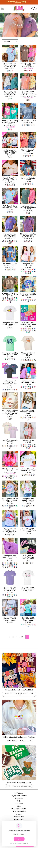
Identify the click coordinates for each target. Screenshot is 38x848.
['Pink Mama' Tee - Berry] (32, 446)
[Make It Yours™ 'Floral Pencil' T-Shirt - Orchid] (33, 474)
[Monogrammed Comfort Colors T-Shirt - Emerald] (12, 563)
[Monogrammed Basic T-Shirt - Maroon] (28, 271)
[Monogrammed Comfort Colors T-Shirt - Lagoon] (12, 566)
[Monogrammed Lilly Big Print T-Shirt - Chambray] (28, 299)
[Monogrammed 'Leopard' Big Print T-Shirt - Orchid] (28, 417)
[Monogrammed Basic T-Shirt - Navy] (35, 271)
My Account (19, 793)
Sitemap (19, 814)
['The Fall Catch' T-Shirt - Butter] (32, 156)
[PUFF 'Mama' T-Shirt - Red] (7, 300)
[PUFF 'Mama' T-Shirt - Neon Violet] (10, 302)
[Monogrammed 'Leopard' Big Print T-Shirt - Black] (30, 417)
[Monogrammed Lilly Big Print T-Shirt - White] (35, 299)
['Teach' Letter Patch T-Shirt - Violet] (10, 446)
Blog (19, 806)
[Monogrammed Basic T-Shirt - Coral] (30, 271)
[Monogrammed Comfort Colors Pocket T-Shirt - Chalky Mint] (7, 596)
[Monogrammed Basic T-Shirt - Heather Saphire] (32, 271)
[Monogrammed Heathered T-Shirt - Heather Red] (30, 388)
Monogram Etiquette (19, 809)
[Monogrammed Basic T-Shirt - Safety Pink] (26, 271)
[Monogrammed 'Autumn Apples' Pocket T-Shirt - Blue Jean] (10, 70)
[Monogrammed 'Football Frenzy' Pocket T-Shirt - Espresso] (5, 241)
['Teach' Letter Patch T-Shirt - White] (10, 448)
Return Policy (19, 817)
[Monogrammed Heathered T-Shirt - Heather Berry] (35, 386)
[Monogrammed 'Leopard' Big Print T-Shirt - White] (28, 419)
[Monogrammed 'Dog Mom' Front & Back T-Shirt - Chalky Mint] (21, 624)
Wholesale (19, 798)
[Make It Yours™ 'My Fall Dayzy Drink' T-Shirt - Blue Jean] (14, 185)
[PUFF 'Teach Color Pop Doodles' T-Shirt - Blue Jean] (10, 211)
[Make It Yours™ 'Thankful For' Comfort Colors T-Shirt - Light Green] (10, 389)
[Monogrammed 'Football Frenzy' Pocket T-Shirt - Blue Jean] (7, 241)
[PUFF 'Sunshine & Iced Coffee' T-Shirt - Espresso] (23, 328)
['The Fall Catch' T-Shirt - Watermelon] (28, 156)
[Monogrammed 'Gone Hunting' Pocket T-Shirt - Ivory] (9, 98)
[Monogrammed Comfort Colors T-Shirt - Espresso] (14, 563)
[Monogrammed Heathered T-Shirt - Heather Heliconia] (21, 386)
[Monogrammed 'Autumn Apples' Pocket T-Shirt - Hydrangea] (7, 70)
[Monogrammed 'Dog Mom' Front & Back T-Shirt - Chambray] (23, 624)
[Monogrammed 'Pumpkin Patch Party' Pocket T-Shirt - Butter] (27, 100)
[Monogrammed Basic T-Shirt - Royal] (35, 269)
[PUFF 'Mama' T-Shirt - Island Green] (16, 298)
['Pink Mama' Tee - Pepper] (23, 446)
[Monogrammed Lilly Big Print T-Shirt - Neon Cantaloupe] (30, 299)
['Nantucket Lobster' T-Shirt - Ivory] (23, 184)
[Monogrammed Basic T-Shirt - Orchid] (28, 269)
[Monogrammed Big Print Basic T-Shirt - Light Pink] (12, 358)
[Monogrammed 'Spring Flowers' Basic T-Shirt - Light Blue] (22, 506)
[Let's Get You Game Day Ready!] (19, 762)
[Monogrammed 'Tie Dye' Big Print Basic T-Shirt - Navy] (14, 506)
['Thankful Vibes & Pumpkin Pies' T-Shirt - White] (35, 360)
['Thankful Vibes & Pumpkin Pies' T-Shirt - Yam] (26, 360)
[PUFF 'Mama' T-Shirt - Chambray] (12, 300)
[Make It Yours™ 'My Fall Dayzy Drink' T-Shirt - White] (5, 185)
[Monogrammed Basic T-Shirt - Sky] (26, 273)
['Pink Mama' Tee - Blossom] (21, 446)
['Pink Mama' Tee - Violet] (28, 444)
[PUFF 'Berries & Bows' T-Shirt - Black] (6, 478)
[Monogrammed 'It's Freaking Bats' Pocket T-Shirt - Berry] (24, 241)
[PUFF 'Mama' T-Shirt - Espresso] (5, 298)
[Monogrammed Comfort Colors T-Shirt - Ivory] (5, 566)
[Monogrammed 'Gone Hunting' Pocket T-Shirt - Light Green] (11, 98)
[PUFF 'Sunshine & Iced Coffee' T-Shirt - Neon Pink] (21, 328)
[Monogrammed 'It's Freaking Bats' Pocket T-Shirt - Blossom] (29, 241)
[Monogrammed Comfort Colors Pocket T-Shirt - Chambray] (16, 594)
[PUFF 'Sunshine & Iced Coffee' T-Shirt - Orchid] (28, 330)
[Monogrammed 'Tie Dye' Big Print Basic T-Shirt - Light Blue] (5, 506)
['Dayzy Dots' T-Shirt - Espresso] (24, 125)
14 (22, 637)
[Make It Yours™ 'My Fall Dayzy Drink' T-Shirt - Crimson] (7, 185)
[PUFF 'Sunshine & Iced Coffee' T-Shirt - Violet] (26, 330)
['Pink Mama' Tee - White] (26, 444)
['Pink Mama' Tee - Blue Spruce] (35, 444)
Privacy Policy (19, 819)
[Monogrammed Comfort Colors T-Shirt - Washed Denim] (16, 566)
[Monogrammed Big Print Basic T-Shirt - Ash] (10, 358)
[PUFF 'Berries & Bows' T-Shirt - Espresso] (9, 478)
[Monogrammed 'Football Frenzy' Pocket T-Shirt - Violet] (3, 241)
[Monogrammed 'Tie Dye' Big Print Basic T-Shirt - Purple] (10, 507)
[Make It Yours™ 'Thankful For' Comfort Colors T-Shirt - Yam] (16, 389)
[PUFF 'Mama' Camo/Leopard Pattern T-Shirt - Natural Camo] (32, 563)
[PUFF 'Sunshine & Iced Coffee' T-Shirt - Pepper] (35, 330)
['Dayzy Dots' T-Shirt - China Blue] (29, 125)
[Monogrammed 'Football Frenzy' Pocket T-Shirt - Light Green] (16, 241)
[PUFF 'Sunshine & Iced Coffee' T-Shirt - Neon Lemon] (30, 328)
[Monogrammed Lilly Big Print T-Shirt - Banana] (21, 299)
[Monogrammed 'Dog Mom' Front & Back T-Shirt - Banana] (28, 624)
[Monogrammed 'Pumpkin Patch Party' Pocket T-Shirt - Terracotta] (29, 100)
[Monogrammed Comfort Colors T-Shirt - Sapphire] (14, 565)
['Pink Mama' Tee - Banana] (26, 446)
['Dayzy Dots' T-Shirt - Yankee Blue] (22, 125)
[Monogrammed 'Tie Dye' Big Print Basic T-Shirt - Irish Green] (16, 506)
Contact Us (19, 804)
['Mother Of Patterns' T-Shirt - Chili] (29, 70)
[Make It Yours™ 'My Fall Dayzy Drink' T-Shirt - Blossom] (12, 185)
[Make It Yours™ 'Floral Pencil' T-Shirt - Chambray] (31, 474)
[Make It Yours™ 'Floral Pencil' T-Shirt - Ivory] (22, 474)
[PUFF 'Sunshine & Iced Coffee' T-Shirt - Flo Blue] (35, 328)
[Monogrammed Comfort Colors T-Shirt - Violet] (12, 565)
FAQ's (19, 801)
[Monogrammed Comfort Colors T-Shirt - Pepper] (16, 565)
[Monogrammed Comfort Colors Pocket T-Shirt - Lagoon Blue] (14, 594)
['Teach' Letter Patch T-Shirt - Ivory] (3, 446)
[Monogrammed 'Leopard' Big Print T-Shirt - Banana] (32, 417)
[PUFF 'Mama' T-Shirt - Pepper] (10, 298)
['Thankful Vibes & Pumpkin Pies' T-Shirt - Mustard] (32, 360)
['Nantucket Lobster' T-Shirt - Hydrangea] (32, 184)
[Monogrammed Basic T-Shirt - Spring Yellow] (30, 269)
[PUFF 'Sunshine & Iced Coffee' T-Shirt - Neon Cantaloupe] (28, 328)
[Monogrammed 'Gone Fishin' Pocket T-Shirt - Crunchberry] (27, 213)
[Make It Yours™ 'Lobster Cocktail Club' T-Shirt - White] (9, 157)
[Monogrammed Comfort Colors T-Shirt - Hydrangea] (5, 565)
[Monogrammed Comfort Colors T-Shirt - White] (3, 566)
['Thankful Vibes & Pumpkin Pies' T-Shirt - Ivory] (21, 360)
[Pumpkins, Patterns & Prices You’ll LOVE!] (19, 670)
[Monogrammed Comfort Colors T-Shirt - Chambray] (7, 566)
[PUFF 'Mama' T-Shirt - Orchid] (14, 300)
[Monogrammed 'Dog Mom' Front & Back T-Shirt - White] (30, 624)
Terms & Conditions (19, 811)
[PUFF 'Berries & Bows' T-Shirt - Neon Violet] (5, 476)
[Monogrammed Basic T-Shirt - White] (23, 271)
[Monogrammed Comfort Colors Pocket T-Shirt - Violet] (3, 594)
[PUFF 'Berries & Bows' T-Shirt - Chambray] (7, 476)
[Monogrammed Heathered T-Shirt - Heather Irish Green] (28, 386)
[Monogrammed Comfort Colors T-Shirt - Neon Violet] (3, 563)
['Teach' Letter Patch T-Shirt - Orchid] (12, 446)
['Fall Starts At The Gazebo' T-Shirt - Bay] (12, 269)
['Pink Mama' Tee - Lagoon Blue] (27, 448)
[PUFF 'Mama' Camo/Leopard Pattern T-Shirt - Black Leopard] (23, 563)
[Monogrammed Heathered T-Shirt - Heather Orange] (28, 388)
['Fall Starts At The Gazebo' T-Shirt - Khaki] (10, 269)
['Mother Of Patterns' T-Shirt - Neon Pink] (27, 70)
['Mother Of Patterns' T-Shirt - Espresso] (24, 70)
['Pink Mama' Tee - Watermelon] (23, 444)
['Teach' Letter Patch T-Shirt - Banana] (5, 446)
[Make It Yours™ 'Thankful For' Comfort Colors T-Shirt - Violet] (3, 389)
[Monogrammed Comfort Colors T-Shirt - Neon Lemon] (16, 563)
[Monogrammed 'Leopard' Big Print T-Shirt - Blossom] (35, 417)
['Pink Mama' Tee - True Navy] (35, 446)
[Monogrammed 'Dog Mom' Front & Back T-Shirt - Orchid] (32, 624)
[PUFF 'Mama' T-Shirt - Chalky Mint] (16, 300)
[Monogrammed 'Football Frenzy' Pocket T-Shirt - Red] (12, 241)
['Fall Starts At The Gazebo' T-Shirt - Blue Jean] (5, 269)
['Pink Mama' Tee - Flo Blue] (28, 446)
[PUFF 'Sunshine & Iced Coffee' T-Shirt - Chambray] (32, 330)
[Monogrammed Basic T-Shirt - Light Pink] (21, 269)
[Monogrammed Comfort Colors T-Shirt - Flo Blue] (3, 565)
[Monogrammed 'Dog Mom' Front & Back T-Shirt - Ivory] (26, 624)
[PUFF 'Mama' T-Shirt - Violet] (7, 298)
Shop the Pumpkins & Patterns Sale (19, 694)
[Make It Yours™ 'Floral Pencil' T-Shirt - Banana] (27, 474)
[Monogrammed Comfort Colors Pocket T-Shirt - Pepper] (5, 594)
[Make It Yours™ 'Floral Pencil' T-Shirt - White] (24, 474)
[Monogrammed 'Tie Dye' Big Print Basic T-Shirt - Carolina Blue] (7, 506)
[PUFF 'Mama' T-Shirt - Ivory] (14, 298)
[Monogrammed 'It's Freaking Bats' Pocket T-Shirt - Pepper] (31, 241)
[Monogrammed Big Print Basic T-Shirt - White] (7, 358)
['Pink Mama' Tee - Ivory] (32, 444)
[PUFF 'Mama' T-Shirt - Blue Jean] (3, 298)
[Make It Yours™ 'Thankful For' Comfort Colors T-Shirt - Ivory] (12, 389)
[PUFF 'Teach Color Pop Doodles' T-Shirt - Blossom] (12, 211)
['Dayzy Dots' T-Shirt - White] (31, 125)
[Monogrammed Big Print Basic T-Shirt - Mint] (5, 358)
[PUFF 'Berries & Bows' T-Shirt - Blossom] (16, 476)
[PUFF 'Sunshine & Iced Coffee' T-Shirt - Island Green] (27, 332)
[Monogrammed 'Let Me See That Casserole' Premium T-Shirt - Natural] (9, 419)
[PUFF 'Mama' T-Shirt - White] (5, 300)
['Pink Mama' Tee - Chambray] (21, 444)
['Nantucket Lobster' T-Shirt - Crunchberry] (28, 184)
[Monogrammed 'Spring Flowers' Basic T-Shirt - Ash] (31, 506)
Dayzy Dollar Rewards (19, 796)
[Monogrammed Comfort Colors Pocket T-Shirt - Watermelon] (7, 594)
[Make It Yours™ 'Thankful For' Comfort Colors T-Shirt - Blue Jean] (7, 389)
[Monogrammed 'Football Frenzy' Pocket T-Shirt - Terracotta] (9, 243)
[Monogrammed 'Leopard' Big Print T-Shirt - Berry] (26, 417)
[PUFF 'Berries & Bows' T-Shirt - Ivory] (10, 476)
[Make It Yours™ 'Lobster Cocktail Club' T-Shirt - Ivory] (11, 157)
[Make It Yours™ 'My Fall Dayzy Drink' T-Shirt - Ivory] (10, 185)
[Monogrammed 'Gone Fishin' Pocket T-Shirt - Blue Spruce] (29, 213)
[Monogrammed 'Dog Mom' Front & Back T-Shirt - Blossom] (35, 624)
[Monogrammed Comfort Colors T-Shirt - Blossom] (7, 565)
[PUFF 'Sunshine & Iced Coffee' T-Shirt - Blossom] (30, 330)
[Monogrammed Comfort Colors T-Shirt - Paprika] (14, 566)
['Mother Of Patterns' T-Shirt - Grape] (31, 70)
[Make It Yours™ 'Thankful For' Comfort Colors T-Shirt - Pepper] (5, 389)
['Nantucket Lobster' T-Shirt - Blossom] (30, 184)
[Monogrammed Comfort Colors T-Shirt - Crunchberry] (10, 566)
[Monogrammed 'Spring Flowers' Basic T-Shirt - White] (24, 506)
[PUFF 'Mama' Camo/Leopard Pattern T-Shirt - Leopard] (26, 563)
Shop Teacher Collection (19, 740)
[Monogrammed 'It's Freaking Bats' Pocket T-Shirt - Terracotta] (27, 241)
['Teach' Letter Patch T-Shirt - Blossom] (16, 446)
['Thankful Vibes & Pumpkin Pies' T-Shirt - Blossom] (23, 360)
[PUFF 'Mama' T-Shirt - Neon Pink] (12, 298)
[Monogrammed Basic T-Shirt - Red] (32, 269)
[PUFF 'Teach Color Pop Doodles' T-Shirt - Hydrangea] (7, 211)
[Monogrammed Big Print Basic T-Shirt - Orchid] (14, 358)
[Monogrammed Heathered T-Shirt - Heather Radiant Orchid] (26, 386)
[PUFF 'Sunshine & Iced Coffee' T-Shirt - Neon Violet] (26, 328)
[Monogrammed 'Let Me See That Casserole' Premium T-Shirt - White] (11, 419)
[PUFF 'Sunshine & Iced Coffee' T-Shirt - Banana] (21, 330)
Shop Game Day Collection (19, 786)
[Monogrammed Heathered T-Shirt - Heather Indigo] (26, 388)
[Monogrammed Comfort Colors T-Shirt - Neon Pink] (10, 563)
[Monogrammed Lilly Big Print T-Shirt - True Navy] (28, 301)
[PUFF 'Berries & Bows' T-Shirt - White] (12, 476)
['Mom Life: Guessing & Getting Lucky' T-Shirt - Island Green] (9, 129)
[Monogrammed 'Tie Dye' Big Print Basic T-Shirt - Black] (12, 506)
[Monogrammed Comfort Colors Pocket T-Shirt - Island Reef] (10, 594)
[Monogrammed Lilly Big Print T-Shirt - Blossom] (32, 299)
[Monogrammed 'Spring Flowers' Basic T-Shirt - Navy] (27, 506)
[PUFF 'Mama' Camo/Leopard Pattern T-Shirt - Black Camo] (30, 563)
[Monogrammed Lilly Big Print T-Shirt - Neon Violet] (26, 299)
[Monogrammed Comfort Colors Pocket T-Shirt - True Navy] (12, 596)
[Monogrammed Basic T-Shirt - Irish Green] (30, 273)
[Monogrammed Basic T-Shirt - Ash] (26, 269)
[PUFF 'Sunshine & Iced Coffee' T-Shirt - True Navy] (32, 328)
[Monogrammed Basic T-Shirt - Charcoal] (28, 273)
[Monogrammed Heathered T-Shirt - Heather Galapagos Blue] (23, 386)
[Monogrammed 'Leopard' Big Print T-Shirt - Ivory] (23, 417)
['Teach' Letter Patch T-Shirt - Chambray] (14, 446)
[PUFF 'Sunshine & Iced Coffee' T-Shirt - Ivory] (23, 330)
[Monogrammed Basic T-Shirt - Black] (23, 269)
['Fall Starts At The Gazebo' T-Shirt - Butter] (7, 269)
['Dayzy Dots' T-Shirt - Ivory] (33, 125)
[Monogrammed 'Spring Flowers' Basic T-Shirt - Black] (33, 506)
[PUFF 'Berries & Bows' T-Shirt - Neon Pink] (3, 476)
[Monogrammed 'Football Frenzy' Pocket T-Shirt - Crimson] (10, 241)
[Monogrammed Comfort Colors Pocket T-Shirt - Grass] (10, 596)
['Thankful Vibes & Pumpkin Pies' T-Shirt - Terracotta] (30, 360)
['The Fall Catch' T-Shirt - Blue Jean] (30, 156)
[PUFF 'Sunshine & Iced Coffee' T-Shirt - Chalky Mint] (29, 332)
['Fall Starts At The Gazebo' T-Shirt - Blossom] (14, 269)
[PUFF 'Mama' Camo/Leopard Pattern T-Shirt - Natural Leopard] (28, 563)
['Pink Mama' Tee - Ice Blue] (30, 444)
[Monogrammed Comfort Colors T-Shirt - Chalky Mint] (7, 563)
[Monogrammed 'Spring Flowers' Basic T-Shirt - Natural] (29, 506)
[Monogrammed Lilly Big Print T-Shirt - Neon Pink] (23, 299)
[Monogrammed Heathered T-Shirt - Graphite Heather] (32, 386)
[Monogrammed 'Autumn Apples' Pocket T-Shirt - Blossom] (12, 70)
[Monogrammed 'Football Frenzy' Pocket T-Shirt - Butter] (11, 243)
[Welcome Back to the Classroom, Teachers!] (19, 717)
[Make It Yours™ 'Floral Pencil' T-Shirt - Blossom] (29, 474)
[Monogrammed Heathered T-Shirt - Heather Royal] (30, 386)
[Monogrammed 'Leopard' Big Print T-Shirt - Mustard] (21, 417)
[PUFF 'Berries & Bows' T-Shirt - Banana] (11, 478)
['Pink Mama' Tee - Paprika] (30, 446)
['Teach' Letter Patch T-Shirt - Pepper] (7, 446)
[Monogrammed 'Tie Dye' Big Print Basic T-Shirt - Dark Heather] (10, 506)
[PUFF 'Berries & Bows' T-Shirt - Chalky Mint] (13, 478)
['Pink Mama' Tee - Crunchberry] (29, 448)
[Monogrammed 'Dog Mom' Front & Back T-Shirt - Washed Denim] (28, 626)
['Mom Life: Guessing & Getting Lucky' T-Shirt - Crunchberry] (11, 129)
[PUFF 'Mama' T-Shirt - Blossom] (10, 300)
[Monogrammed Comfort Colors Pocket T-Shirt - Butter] (12, 594)
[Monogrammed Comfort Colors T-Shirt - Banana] (5, 563)
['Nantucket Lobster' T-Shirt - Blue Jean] (26, 184)
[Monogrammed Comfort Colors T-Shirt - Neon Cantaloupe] (10, 565)
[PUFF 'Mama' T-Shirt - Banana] (3, 300)
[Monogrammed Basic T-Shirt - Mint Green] (21, 271)
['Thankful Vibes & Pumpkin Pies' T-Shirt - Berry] (28, 360)
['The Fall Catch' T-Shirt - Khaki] (23, 156)
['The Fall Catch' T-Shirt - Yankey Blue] (26, 156)
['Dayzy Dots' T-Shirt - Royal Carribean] (27, 125)
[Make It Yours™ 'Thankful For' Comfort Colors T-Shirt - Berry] (14, 389)
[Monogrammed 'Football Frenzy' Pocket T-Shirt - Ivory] (14, 241)
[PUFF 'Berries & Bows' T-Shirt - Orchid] (14, 476)
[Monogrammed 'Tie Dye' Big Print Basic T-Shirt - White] (3, 506)
